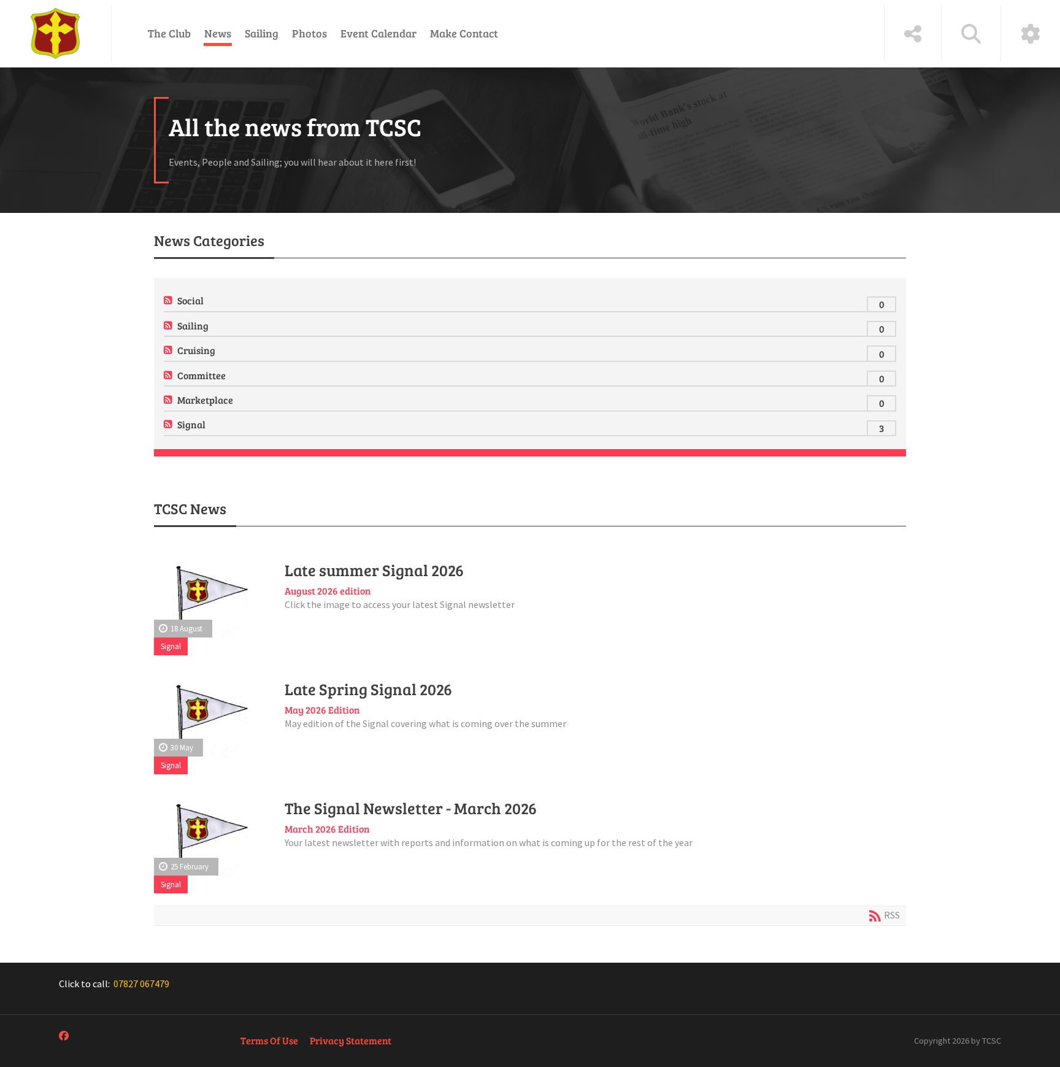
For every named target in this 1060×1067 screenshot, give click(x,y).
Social (190, 300)
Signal (191, 424)
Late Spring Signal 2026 (368, 689)
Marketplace (205, 399)
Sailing (261, 33)
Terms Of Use (269, 1040)
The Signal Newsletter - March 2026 (411, 808)
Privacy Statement (350, 1040)
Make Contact (464, 33)
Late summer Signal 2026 (374, 570)
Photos (309, 33)
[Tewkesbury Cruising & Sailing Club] (55, 33)
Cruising (196, 350)
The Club (169, 33)
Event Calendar (378, 33)
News (217, 33)
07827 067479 (141, 983)
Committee (201, 375)
